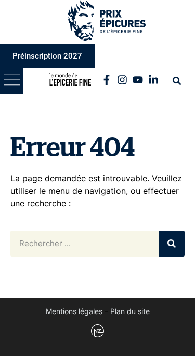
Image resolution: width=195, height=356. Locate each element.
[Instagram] (122, 80)
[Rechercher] (172, 244)
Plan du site (130, 311)
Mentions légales (74, 311)
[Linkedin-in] (153, 80)
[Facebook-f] (106, 80)
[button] (11, 81)
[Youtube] (138, 80)
